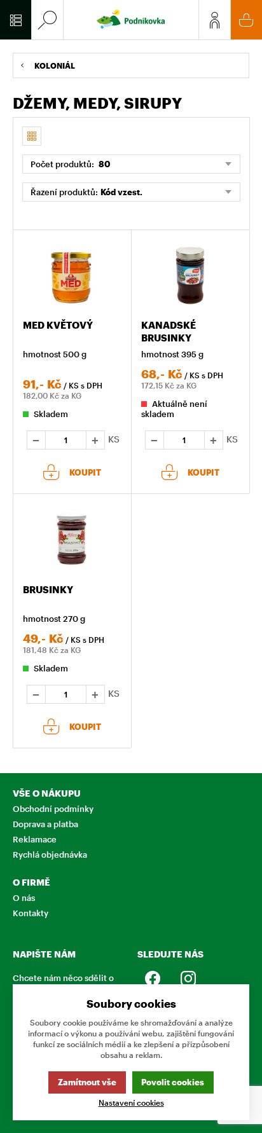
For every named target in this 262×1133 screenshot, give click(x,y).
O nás (24, 898)
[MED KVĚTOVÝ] (72, 276)
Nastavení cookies (131, 1103)
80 (104, 164)
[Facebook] (152, 978)
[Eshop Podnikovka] (130, 19)
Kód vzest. (121, 192)
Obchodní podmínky (53, 809)
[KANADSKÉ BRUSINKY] (190, 276)
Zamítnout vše (87, 1082)
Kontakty (30, 913)
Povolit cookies (172, 1082)
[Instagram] (179, 978)
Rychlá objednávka (50, 854)
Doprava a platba (45, 824)
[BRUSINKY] (72, 539)
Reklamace (35, 839)
